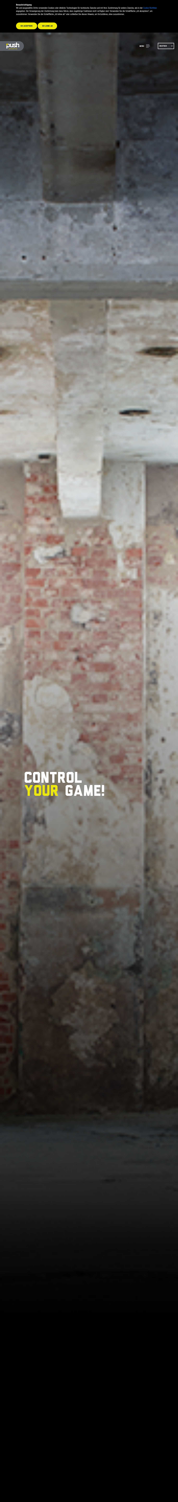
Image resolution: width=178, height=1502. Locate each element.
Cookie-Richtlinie (150, 8)
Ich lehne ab (47, 26)
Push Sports (12, 46)
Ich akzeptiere (27, 26)
